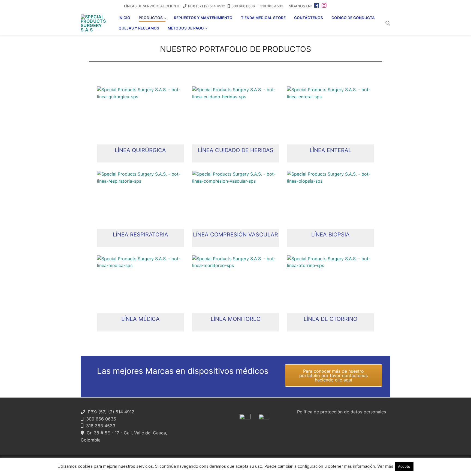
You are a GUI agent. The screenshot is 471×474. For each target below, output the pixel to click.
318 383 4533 (271, 6)
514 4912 (217, 6)
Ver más (385, 466)
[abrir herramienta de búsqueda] (387, 23)
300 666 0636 (243, 6)
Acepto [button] (404, 466)
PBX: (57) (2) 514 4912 (109, 411)
